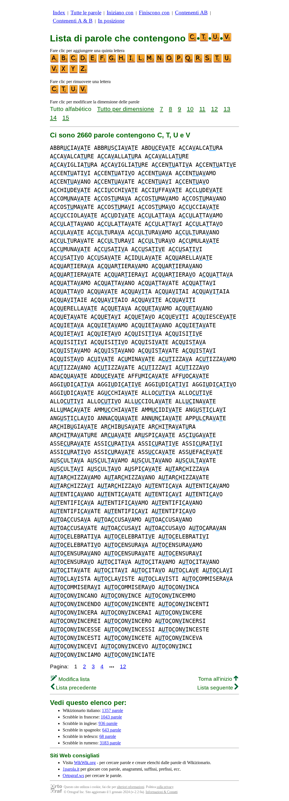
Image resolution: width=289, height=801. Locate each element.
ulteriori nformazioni (130, 787)
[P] (179, 61)
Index (59, 12)
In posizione (111, 21)
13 (227, 109)
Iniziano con (120, 12)
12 (214, 109)
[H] (122, 61)
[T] (218, 61)
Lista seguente (216, 688)
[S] (208, 61)
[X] (64, 72)
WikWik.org (85, 762)
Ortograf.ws (73, 775)
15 (65, 117)
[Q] (189, 61)
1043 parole (111, 717)
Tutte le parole (86, 12)
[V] (55, 72)
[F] (103, 61)
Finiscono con (154, 12)
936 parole (107, 723)
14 (53, 117)
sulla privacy (165, 787)
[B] (64, 61)
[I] (131, 61)
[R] (198, 61)
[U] (227, 61)
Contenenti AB (191, 12)
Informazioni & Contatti (162, 792)
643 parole (111, 729)
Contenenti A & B (73, 21)
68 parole (107, 736)
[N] (160, 61)
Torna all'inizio (216, 679)
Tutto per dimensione (125, 109)
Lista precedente (75, 688)
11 (202, 109)
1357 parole (112, 710)
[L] (141, 61)
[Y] (74, 72)
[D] (83, 61)
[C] (74, 61)
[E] (93, 61)
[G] (112, 61)
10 (190, 109)
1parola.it (71, 769)
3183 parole (110, 742)
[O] (170, 61)
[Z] (83, 72)
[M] (151, 61)
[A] (55, 61)
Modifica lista (73, 679)
